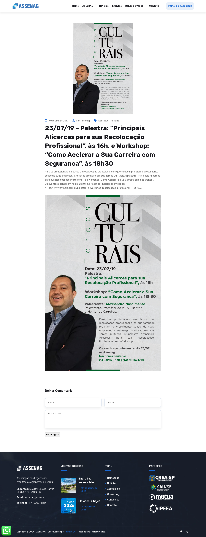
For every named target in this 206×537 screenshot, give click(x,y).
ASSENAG (88, 6)
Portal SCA (70, 532)
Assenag (85, 120)
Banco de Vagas (134, 6)
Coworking (113, 494)
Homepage (113, 477)
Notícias (104, 6)
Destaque (103, 120)
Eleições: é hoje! (89, 501)
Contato (154, 6)
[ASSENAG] (25, 6)
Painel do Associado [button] (180, 6)
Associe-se (113, 488)
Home (75, 6)
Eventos (117, 6)
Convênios (113, 499)
